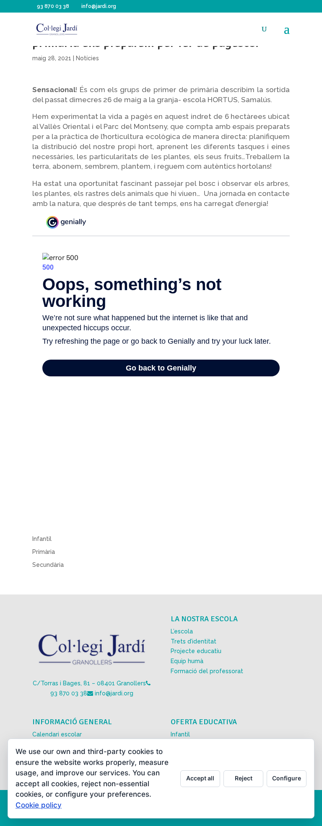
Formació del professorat (207, 671)
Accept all (200, 778)
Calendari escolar (57, 734)
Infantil (42, 538)
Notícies (87, 58)
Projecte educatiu (196, 651)
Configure (286, 778)
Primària (43, 551)
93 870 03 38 (68, 693)
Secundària (48, 564)
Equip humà (187, 661)
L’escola (182, 631)
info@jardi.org (114, 693)
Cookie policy (39, 805)
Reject (243, 778)
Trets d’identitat (193, 641)
